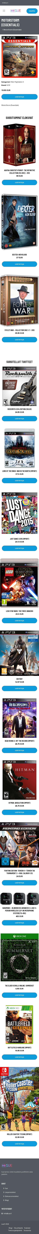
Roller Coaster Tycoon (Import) (19, 1134)
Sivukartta (27, 1230)
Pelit (12, 82)
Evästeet (27, 1228)
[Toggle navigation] (4, 11)
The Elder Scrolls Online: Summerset (19, 985)
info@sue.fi (5, 3)
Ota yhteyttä (18, 1228)
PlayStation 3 (19, 82)
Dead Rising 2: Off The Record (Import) (19, 741)
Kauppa (32, 11)
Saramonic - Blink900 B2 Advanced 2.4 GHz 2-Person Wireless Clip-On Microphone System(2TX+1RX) (19, 910)
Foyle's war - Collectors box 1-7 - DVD (19, 330)
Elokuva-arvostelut (11, 1196)
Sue (6, 1188)
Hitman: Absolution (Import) (19, 803)
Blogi (7, 1200)
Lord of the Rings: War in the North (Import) (19, 471)
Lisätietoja (19, 97)
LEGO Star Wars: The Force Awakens (19, 611)
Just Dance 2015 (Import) (19, 539)
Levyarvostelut (10, 1192)
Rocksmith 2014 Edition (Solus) (20, 409)
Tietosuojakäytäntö (15, 1230)
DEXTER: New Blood (19, 254)
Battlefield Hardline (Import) (19, 1047)
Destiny (19, 679)
